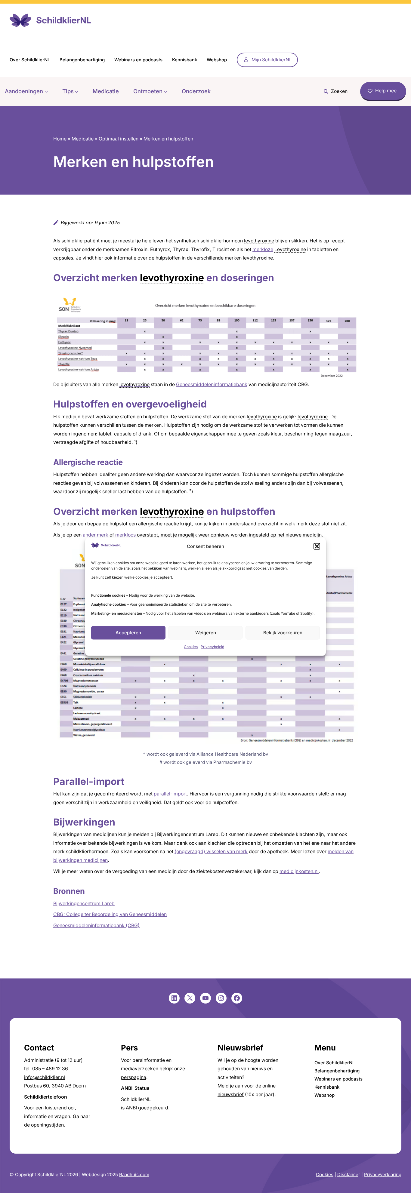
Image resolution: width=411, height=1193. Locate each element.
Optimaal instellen (118, 139)
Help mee (386, 91)
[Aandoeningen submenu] (46, 91)
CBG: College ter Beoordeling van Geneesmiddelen (110, 914)
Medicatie (83, 139)
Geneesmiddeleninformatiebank (211, 384)
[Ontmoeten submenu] (165, 91)
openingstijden (47, 1125)
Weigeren (205, 632)
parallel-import (170, 794)
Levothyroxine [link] (290, 249)
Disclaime (347, 1174)
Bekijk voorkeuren (282, 632)
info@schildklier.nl (44, 1077)
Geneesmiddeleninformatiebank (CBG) (96, 925)
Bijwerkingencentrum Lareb (84, 903)
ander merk (95, 535)
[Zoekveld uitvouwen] (334, 91)
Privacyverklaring (382, 1174)
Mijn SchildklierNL (272, 60)
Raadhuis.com (134, 1174)
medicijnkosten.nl (299, 871)
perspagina (133, 1077)
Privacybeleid (212, 647)
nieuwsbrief (231, 1094)
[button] (317, 546)
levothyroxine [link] (259, 241)
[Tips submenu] (76, 91)
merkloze (262, 249)
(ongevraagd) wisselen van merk (211, 851)
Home (59, 139)
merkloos (125, 535)
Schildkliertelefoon (45, 1097)
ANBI (131, 1108)
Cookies (191, 647)
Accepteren (128, 632)
